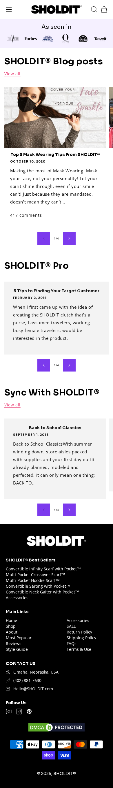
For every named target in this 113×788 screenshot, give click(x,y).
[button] (9, 9)
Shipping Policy (81, 637)
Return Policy (79, 632)
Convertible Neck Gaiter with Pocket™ (42, 592)
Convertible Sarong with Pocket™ (38, 586)
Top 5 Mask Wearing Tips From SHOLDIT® (55, 154)
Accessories (17, 597)
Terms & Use (79, 649)
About (11, 632)
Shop (11, 626)
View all (12, 73)
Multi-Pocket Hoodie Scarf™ (33, 580)
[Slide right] (69, 238)
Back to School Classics (55, 427)
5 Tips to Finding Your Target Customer (56, 290)
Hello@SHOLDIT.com (33, 688)
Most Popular (19, 637)
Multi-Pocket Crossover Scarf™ (35, 574)
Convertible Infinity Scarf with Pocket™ (43, 569)
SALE (71, 626)
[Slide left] (43, 238)
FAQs (71, 643)
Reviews (13, 643)
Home (11, 620)
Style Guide (17, 649)
